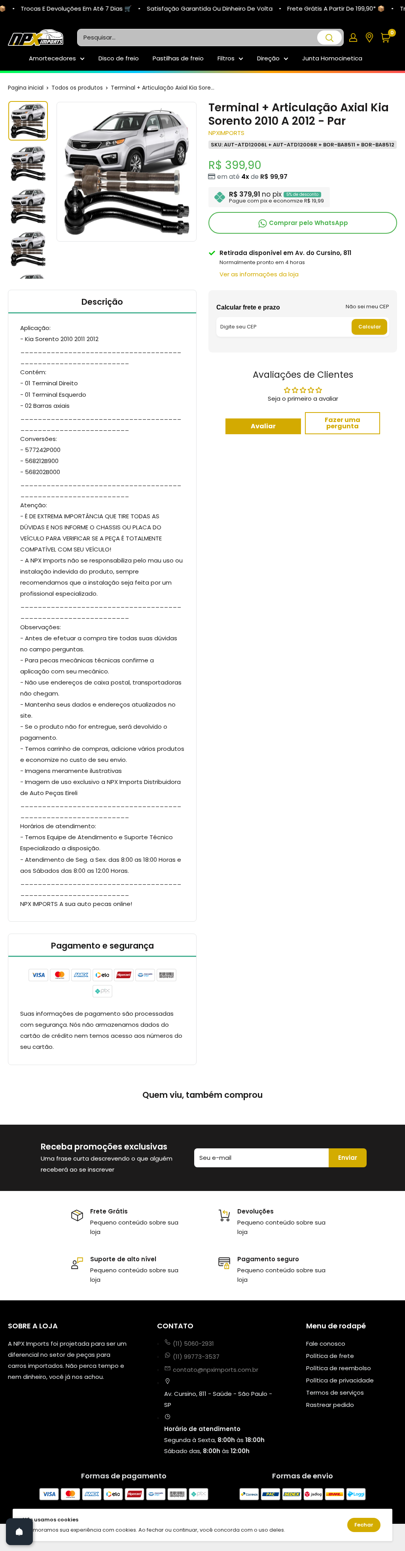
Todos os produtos (77, 88)
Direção (268, 58)
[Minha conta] (353, 37)
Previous (55, 172)
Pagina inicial (26, 88)
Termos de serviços (335, 1392)
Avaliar (263, 426)
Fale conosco (325, 1343)
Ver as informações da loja (259, 274)
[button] (389, 38)
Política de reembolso (338, 1368)
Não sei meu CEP (367, 306)
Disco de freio (118, 58)
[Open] (19, 1531)
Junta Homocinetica (332, 58)
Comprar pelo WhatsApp (307, 223)
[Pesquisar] (329, 37)
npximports (226, 133)
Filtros (226, 58)
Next (198, 172)
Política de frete (330, 1356)
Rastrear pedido (330, 1405)
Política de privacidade (340, 1380)
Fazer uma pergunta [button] (342, 423)
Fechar (363, 1524)
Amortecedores (52, 58)
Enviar (347, 1157)
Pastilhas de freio (178, 58)
